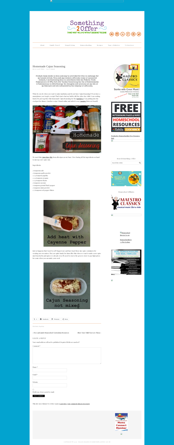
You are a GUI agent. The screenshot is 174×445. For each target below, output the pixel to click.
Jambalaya (79, 99)
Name (35, 367)
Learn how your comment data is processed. (74, 404)
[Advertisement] (87, 54)
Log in (108, 442)
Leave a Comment (50, 69)
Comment (36, 346)
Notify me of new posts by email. (43, 392)
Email (35, 375)
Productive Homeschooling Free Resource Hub (125, 137)
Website (35, 382)
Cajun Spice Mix (47, 157)
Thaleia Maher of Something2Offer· (92, 442)
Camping (83, 101)
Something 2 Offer (51, 21)
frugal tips (41, 326)
